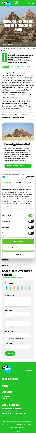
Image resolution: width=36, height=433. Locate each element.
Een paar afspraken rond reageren (12, 277)
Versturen (10, 353)
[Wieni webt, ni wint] (18, 430)
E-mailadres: (9, 331)
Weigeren (18, 254)
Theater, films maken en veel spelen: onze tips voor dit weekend (16, 67)
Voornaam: (8, 310)
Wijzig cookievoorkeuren (18, 427)
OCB (11, 424)
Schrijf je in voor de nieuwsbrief (14, 413)
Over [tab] (29, 182)
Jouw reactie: (9, 295)
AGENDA (5, 386)
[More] (26, 3)
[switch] (31, 221)
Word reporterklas (9, 411)
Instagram (6, 396)
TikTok (4, 398)
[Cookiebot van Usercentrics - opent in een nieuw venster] (25, 177)
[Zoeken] (29, 3)
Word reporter (17, 3)
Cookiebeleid (19, 424)
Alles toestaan (18, 242)
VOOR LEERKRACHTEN (10, 404)
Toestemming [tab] (7, 182)
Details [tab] (18, 182)
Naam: (7, 320)
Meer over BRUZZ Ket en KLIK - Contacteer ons (17, 422)
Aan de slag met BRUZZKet (12, 409)
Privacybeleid (28, 424)
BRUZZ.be (5, 424)
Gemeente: (8, 343)
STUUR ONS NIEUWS (10, 379)
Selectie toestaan (18, 248)
